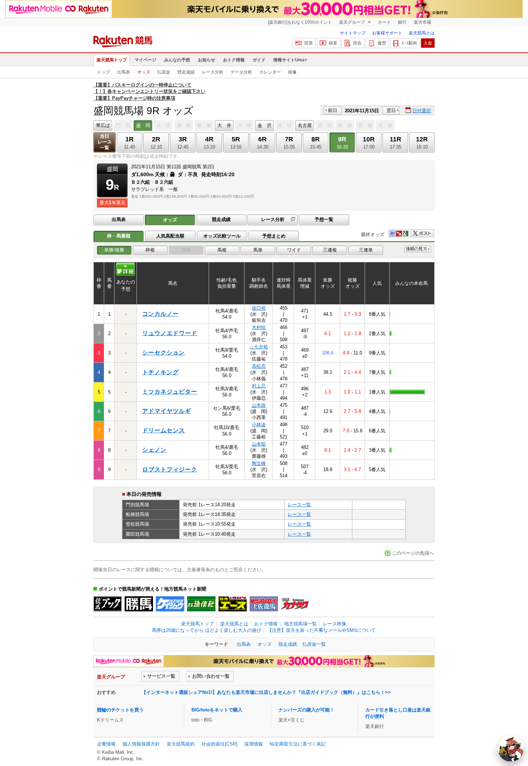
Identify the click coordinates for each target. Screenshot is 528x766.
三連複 (330, 250)
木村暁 (259, 327)
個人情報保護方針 (141, 744)
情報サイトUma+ (290, 59)
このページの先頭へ (413, 553)
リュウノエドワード (169, 333)
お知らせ (206, 59)
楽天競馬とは (422, 33)
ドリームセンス (163, 430)
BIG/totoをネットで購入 (216, 710)
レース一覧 (299, 504)
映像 (292, 72)
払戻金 (163, 72)
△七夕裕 (258, 346)
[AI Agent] (511, 749)
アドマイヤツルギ (166, 411)
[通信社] (201, 603)
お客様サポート (387, 33)
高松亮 (259, 366)
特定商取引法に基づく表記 (298, 744)
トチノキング (160, 372)
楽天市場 (422, 22)
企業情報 (106, 744)
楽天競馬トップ (112, 59)
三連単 (366, 250)
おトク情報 (234, 59)
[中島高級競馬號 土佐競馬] (264, 603)
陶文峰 (259, 463)
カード (384, 22)
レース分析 (212, 72)
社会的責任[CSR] (219, 744)
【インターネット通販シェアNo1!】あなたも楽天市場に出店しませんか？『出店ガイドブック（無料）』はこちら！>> (266, 692)
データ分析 (241, 72)
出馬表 (123, 72)
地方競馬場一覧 (300, 623)
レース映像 (334, 623)
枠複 (150, 250)
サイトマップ (353, 33)
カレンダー (270, 72)
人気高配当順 (170, 236)
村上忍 (259, 386)
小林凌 (259, 424)
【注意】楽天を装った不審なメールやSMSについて (321, 630)
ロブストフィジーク (169, 469)
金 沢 (265, 125)
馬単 (258, 250)
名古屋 (305, 125)
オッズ (143, 72)
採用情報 (253, 744)
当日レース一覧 (105, 141)
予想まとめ (274, 236)
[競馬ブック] (107, 603)
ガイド (259, 59)
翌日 (391, 110)
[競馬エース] (232, 603)
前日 (332, 110)
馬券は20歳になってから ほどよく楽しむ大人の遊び (206, 630)
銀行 (402, 22)
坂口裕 (259, 308)
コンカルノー (160, 314)
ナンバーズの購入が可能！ (306, 710)
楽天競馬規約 (181, 744)
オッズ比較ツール (222, 236)
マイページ (145, 59)
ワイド (294, 250)
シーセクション (163, 352)
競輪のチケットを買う (120, 710)
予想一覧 (324, 219)
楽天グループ (352, 22)
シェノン (154, 450)
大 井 (224, 125)
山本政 (259, 405)
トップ (103, 72)
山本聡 (259, 444)
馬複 (222, 250)
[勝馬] (139, 603)
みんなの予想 (177, 59)
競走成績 (186, 72)
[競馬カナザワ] (295, 603)
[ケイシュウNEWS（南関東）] (170, 603)
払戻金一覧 (314, 644)
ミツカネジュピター (169, 392)
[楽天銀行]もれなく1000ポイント (300, 22)
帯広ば (103, 125)
